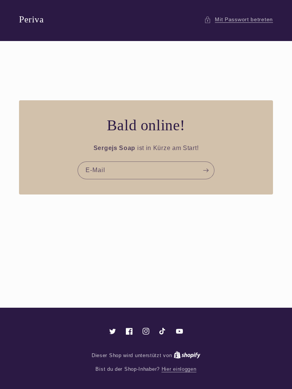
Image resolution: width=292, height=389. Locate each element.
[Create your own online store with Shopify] (187, 355)
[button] (238, 19)
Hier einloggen (179, 369)
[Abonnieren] (205, 170)
